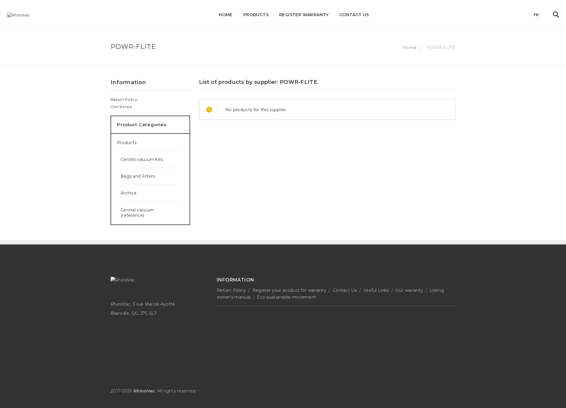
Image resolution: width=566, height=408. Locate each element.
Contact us (354, 14)
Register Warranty (304, 14)
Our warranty (409, 290)
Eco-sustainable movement (286, 297)
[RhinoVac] (18, 15)
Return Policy (124, 99)
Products (256, 14)
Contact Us (345, 290)
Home (226, 14)
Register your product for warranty (289, 290)
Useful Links (376, 290)
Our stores (121, 106)
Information (128, 82)
